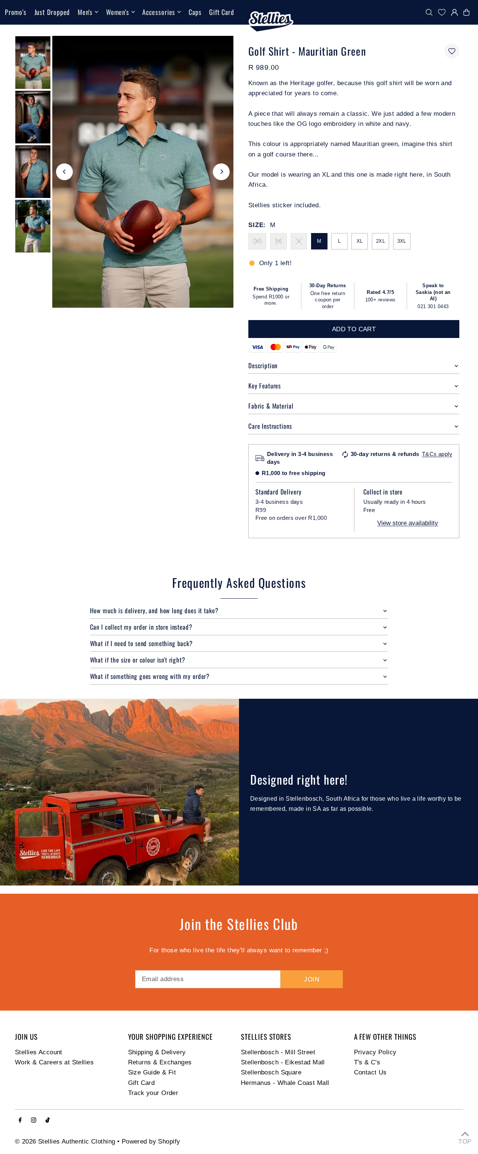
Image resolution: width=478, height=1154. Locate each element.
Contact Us (370, 1072)
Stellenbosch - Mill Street (278, 1052)
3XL (401, 241)
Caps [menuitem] (195, 12)
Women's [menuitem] (117, 12)
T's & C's (367, 1062)
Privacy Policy (375, 1052)
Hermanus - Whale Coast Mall (285, 1082)
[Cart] (468, 12)
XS (278, 241)
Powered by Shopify (151, 1141)
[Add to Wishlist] (451, 51)
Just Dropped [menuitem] (52, 12)
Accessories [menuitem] (158, 12)
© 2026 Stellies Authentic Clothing (65, 1141)
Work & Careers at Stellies (54, 1062)
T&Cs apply (437, 454)
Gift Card (141, 1082)
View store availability (407, 523)
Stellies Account (38, 1052)
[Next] (221, 171)
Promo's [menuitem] (16, 12)
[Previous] (64, 171)
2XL (380, 241)
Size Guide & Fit (152, 1072)
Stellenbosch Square (271, 1072)
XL (360, 241)
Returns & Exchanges (160, 1062)
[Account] (454, 12)
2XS (257, 241)
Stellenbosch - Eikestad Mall (283, 1062)
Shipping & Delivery (157, 1052)
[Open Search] (429, 12)
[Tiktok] (48, 1120)
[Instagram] (33, 1120)
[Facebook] (20, 1120)
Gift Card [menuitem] (221, 12)
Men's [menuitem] (85, 12)
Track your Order (153, 1092)
